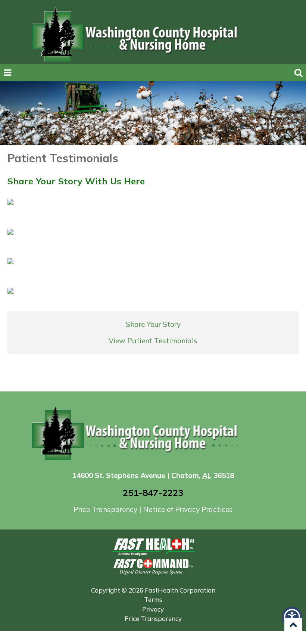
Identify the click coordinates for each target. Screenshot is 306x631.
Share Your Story (153, 324)
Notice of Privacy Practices (188, 509)
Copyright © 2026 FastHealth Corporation (153, 590)
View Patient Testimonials (153, 340)
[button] (292, 617)
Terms (153, 599)
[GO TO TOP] (293, 624)
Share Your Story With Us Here (76, 181)
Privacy (153, 609)
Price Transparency (106, 509)
